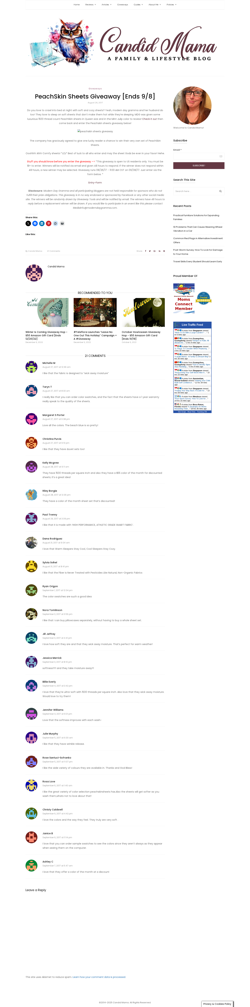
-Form (98, 182)
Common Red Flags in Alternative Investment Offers (198, 240)
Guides (137, 4)
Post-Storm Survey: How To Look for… (191, 399)
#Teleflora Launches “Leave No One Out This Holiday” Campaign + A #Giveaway (95, 335)
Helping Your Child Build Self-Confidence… (192, 382)
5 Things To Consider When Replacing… (192, 349)
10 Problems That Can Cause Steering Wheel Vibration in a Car (197, 228)
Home (77, 4)
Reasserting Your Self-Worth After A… (190, 373)
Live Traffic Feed (192, 324)
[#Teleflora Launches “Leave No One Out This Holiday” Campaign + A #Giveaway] (95, 312)
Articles (105, 4)
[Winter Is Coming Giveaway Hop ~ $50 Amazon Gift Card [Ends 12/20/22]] (47, 312)
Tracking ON (202, 412)
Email (177, 149)
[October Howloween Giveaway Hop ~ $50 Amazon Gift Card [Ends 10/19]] (143, 312)
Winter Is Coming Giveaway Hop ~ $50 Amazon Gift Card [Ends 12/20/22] (46, 335)
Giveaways (122, 4)
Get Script (182, 412)
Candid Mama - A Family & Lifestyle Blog (191, 357)
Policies (170, 4)
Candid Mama (34, 251)
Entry (91, 182)
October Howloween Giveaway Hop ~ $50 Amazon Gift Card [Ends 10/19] (141, 335)
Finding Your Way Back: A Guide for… (190, 391)
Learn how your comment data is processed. (99, 977)
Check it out (149, 119)
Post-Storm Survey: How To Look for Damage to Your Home (198, 251)
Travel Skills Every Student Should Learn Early (197, 261)
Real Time (191, 412)
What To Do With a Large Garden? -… (191, 333)
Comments (53, 251)
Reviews (89, 4)
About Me (153, 4)
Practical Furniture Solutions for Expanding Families (196, 217)
